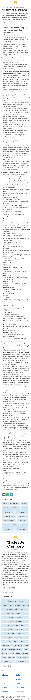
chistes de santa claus (15, 625)
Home (4, 699)
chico (6, 525)
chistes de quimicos (15, 629)
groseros (24, 641)
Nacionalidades (20, 671)
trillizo (14, 525)
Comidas (18, 679)
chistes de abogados (15, 613)
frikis (26, 649)
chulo (25, 508)
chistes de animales (15, 637)
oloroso (7, 512)
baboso (15, 508)
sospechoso (14, 504)
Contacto (9, 699)
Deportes (4, 683)
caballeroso (9, 516)
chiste (8, 529)
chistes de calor (7, 605)
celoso (5, 504)
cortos (4, 657)
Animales (4, 679)
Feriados (4, 687)
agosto (7, 661)
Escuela (18, 683)
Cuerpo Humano (20, 691)
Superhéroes (5, 691)
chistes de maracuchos (15, 633)
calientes (25, 653)
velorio (11, 653)
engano (22, 516)
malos (26, 645)
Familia (18, 675)
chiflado (24, 504)
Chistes (3, 7)
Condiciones (15, 699)
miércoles (21, 661)
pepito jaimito (7, 645)
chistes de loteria (15, 617)
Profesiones (5, 671)
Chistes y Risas (27, 698)
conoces (11, 657)
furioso (24, 525)
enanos (20, 649)
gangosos (21, 512)
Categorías (9, 7)
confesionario (9, 521)
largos (17, 653)
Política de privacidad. (14, 697)
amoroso (23, 521)
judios (19, 657)
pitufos (4, 653)
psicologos (18, 645)
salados (26, 657)
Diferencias (5, 675)
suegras (12, 649)
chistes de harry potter (15, 601)
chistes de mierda (9, 641)
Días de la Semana (21, 687)
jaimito (4, 649)
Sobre (20, 699)
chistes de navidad (15, 621)
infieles (6, 508)
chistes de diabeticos (15, 609)
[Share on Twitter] (11, 494)
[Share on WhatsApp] (7, 494)
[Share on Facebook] (3, 494)
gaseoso (22, 529)
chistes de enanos (22, 605)
